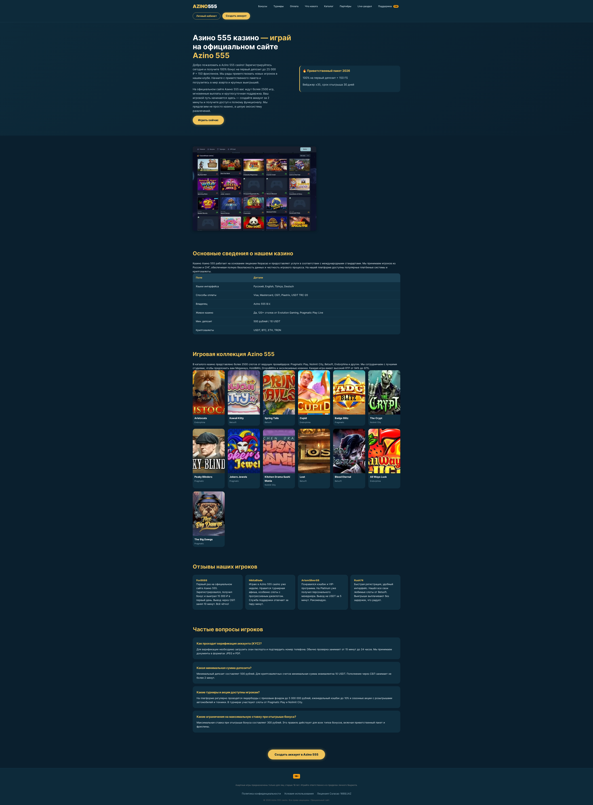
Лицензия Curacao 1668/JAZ (334, 793)
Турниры (278, 6)
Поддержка (388, 6)
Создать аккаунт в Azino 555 (296, 754)
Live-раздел (365, 6)
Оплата (294, 6)
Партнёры (345, 6)
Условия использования (299, 793)
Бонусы (262, 6)
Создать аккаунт (236, 15)
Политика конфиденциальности (261, 793)
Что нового (311, 6)
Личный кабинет (206, 15)
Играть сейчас (208, 120)
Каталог (328, 6)
